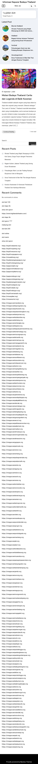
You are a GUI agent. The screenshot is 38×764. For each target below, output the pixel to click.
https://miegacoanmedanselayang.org (15, 598)
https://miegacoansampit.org (12, 661)
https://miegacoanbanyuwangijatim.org (15, 727)
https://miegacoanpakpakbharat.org (14, 400)
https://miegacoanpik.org (10, 541)
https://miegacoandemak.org (12, 403)
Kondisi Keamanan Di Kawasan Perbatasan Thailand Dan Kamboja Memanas (18, 186)
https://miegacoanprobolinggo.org (14, 675)
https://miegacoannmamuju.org (13, 340)
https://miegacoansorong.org (12, 575)
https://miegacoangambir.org (12, 707)
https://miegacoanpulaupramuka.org (14, 457)
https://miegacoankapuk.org (11, 698)
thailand (14, 36)
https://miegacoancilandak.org (12, 712)
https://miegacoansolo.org (11, 638)
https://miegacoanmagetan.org (13, 349)
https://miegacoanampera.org (12, 492)
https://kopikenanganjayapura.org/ (14, 260)
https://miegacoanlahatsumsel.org (14, 730)
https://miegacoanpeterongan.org (13, 629)
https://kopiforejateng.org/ (11, 249)
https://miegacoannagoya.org (12, 590)
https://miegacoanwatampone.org (14, 380)
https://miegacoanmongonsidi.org (14, 594)
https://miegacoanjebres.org (12, 641)
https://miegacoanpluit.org (11, 545)
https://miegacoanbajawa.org (12, 326)
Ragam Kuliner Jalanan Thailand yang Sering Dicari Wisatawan (19, 165)
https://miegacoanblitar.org (11, 672)
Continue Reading (9, 132)
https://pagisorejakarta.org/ (11, 271)
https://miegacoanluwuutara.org (13, 360)
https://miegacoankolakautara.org (13, 549)
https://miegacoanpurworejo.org (13, 386)
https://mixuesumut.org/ (10, 299)
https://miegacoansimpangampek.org (15, 377)
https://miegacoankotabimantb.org (14, 507)
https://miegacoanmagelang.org (13, 627)
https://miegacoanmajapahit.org (13, 613)
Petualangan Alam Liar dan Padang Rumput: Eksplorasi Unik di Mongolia (22, 50)
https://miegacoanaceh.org (11, 476)
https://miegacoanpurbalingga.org (14, 649)
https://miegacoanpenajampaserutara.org (16, 560)
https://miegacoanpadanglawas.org (14, 652)
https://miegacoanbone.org (11, 687)
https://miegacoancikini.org (11, 514)
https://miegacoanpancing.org (12, 747)
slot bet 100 (6, 202)
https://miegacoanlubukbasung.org (14, 552)
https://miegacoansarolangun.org (13, 406)
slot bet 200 (6, 229)
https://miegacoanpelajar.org (12, 644)
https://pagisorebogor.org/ (11, 276)
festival (14, 45)
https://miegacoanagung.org (12, 469)
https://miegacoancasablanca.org (13, 710)
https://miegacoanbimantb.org (12, 337)
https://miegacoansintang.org (12, 454)
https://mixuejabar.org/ (10, 296)
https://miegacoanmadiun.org (12, 429)
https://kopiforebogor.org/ (11, 290)
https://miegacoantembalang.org (13, 609)
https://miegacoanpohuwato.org (13, 309)
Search (4, 140)
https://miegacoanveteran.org (12, 635)
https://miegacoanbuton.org (11, 366)
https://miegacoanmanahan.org (13, 303)
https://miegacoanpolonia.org (12, 621)
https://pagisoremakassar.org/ (12, 269)
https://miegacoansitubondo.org (13, 724)
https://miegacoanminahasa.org (13, 579)
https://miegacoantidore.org (12, 473)
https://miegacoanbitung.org (12, 718)
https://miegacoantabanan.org (12, 354)
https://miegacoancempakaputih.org (14, 415)
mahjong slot (6, 225)
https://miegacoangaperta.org (12, 602)
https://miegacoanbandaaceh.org (13, 704)
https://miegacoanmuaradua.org (13, 556)
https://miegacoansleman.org (12, 587)
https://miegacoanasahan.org (12, 372)
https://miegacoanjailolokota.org (13, 395)
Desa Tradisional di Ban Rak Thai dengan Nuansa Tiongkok (20, 179)
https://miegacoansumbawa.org (13, 389)
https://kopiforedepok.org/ (11, 285)
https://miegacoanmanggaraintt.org (14, 343)
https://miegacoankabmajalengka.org (15, 684)
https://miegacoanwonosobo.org (13, 488)
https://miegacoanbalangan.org (13, 741)
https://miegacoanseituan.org (12, 624)
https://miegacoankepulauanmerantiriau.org (17, 329)
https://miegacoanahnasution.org (13, 438)
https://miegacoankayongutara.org (14, 306)
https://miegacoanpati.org (11, 735)
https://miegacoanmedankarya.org (14, 618)
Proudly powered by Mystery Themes (19, 762)
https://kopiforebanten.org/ (11, 246)
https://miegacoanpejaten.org (12, 701)
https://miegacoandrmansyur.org (13, 432)
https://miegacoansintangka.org (13, 323)
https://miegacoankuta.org (11, 647)
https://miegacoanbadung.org (12, 352)
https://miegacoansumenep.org (13, 732)
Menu (17, 6)
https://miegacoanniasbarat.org (13, 346)
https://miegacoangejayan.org (12, 442)
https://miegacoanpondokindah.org (14, 522)
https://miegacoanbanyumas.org (13, 314)
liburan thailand (17, 26)
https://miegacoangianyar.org (12, 583)
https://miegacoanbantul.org (12, 738)
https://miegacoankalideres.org (13, 530)
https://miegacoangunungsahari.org (14, 417)
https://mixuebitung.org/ (10, 257)
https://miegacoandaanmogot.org (14, 692)
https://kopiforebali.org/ (10, 288)
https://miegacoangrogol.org (12, 526)
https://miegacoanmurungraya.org (14, 334)
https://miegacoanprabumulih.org (13, 461)
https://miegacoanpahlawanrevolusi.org (15, 423)
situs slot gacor (7, 210)
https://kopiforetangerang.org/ (12, 263)
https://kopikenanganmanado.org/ (14, 282)
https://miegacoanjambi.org (11, 571)
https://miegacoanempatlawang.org (14, 375)
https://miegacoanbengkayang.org (14, 412)
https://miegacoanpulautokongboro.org (15, 312)
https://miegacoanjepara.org (12, 664)
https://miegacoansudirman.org (13, 695)
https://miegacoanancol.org (11, 420)
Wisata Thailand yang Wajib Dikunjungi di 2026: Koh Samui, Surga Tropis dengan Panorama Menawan (19, 156)
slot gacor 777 (7, 221)
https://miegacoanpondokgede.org (14, 533)
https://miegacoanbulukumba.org (13, 317)
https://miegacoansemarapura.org (14, 678)
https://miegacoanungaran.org (12, 669)
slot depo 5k (6, 206)
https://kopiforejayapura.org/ (12, 254)
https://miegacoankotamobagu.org (14, 332)
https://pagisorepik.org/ (10, 266)
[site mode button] (31, 6)
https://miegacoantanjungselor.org (14, 564)
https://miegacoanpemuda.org (12, 446)
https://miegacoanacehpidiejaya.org (14, 397)
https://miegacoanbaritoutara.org (13, 383)
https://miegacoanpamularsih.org (13, 632)
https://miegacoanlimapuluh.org (13, 409)
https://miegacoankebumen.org (13, 681)
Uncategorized (16, 55)
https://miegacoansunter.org (12, 690)
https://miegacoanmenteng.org (13, 537)
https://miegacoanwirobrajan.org (13, 606)
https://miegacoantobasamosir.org (14, 363)
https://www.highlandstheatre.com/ (14, 213)
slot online (5, 233)
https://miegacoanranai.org (11, 480)
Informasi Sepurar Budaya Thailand (19, 2)
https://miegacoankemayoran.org (13, 503)
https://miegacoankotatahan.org (13, 484)
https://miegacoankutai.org (11, 392)
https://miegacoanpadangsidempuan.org (16, 655)
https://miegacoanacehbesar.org (13, 357)
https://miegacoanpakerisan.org (13, 426)
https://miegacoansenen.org (12, 499)
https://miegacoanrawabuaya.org (13, 518)
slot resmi (5, 237)
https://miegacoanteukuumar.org (13, 744)
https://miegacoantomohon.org (13, 715)
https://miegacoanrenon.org (11, 450)
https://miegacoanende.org (11, 465)
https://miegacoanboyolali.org (12, 658)
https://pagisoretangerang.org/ (13, 279)
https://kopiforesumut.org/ (11, 251)
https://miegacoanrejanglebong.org (14, 369)
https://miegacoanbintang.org (12, 320)
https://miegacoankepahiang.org (13, 721)
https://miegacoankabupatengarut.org (15, 667)
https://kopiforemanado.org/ (12, 293)
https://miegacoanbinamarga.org (13, 495)
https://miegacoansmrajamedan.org (14, 435)
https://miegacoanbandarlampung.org (15, 568)
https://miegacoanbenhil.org (11, 511)
